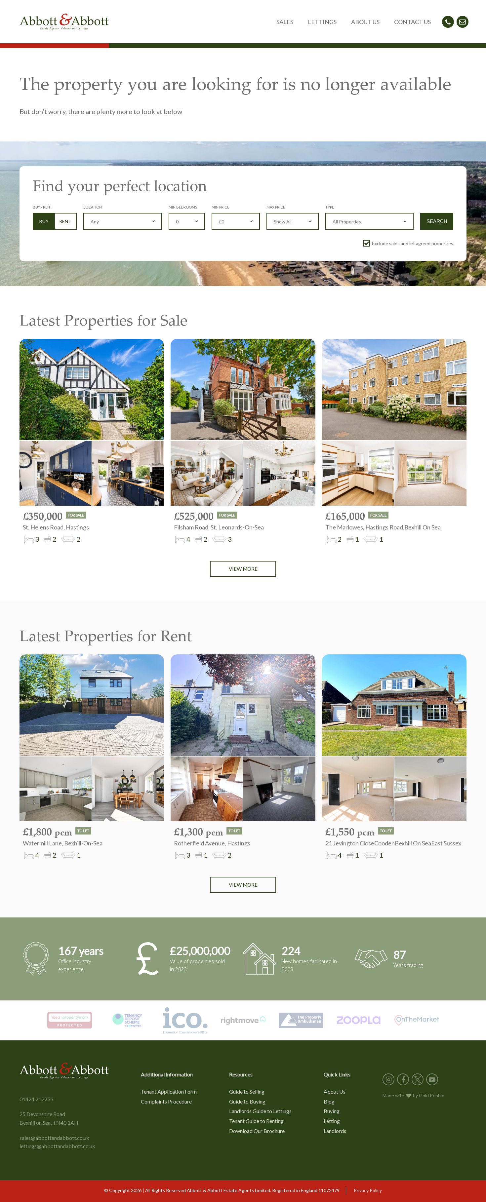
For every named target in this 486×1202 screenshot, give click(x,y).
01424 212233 (36, 1099)
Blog (329, 1101)
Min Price (220, 207)
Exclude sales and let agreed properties (412, 243)
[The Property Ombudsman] (301, 1020)
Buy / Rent (42, 207)
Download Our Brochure (257, 1131)
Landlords (335, 1131)
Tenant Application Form (169, 1091)
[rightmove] (243, 1020)
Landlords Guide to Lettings (260, 1111)
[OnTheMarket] (416, 1020)
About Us (334, 1091)
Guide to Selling (246, 1091)
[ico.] (185, 1020)
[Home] (64, 22)
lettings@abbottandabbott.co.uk (57, 1146)
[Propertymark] (69, 1020)
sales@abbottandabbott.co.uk (54, 1138)
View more (243, 569)
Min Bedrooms (183, 207)
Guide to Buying (247, 1101)
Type (329, 207)
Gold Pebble (431, 1095)
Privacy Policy (368, 1190)
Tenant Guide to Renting (256, 1121)
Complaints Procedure (166, 1101)
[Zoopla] (359, 1020)
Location (92, 207)
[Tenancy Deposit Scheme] (127, 1020)
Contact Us (412, 21)
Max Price (275, 207)
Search (436, 221)
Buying (332, 1111)
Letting (332, 1121)
